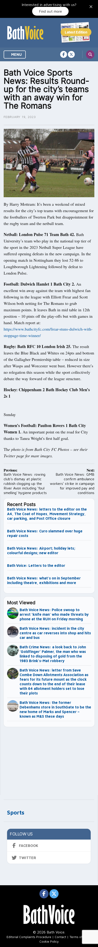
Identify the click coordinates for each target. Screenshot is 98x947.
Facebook (28, 845)
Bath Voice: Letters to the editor (36, 565)
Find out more (50, 11)
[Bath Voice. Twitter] (71, 54)
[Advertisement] (49, 759)
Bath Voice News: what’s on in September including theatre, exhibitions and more (44, 580)
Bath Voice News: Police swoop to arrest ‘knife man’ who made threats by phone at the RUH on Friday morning (54, 614)
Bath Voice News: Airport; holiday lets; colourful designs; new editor (41, 550)
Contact (60, 937)
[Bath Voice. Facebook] (63, 54)
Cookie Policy (49, 941)
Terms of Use (79, 937)
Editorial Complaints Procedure (29, 937)
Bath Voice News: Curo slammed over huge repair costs (45, 533)
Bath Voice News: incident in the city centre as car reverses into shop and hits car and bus (55, 633)
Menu (16, 54)
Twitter (27, 858)
